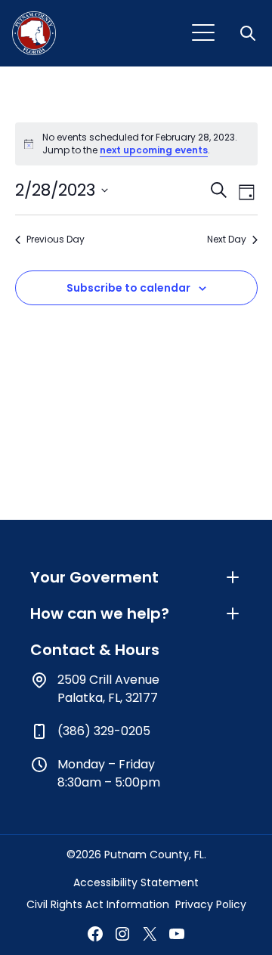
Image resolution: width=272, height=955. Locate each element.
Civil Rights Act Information (97, 904)
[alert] (136, 143)
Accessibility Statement (136, 882)
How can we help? (99, 613)
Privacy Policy (210, 904)
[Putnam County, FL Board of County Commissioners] (34, 33)
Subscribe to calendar (128, 287)
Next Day (226, 239)
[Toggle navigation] (203, 33)
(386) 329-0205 (103, 731)
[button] (249, 33)
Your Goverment (94, 577)
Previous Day (55, 239)
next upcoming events (154, 150)
